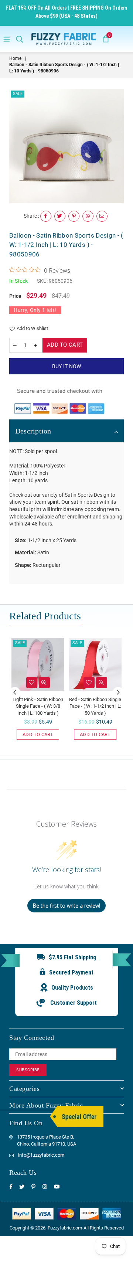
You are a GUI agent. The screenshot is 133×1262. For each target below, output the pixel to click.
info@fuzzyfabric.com (41, 1155)
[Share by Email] (102, 216)
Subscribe (28, 1070)
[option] (66, 146)
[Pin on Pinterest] (73, 216)
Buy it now (66, 366)
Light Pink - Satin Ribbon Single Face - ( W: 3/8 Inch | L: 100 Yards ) (38, 706)
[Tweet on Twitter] (59, 216)
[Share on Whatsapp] (87, 216)
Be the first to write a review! (66, 905)
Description (33, 431)
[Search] (19, 38)
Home (15, 58)
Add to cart (38, 734)
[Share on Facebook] (45, 216)
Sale (18, 93)
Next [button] (118, 692)
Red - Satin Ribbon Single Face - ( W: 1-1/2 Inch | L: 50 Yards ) (95, 706)
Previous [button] (14, 692)
